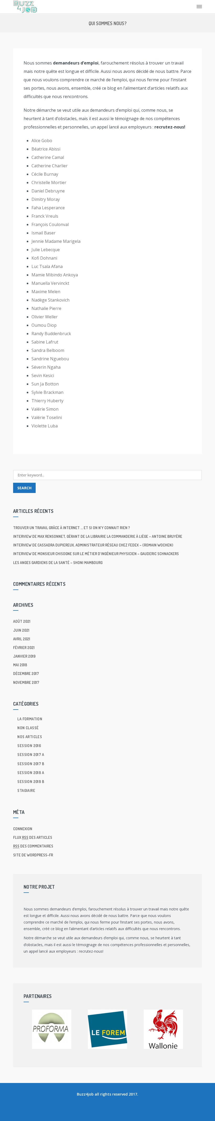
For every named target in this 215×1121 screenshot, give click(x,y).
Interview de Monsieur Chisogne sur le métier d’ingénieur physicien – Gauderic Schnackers (96, 553)
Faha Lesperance (48, 208)
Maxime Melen (45, 291)
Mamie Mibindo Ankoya (54, 275)
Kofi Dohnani (44, 258)
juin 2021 (21, 630)
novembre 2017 (26, 682)
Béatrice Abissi (45, 149)
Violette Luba (44, 426)
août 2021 (21, 621)
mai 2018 (20, 665)
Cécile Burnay (44, 174)
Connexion (22, 829)
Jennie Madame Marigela (55, 241)
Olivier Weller (44, 317)
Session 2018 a (30, 772)
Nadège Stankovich (50, 300)
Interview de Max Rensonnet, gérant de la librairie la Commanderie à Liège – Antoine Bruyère (97, 536)
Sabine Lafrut (44, 342)
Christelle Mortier (48, 182)
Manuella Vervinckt (50, 283)
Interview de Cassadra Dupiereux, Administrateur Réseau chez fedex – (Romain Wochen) (93, 545)
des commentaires (33, 846)
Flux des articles (32, 837)
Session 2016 (29, 745)
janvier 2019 (24, 656)
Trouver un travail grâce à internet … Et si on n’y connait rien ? (71, 527)
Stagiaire (26, 790)
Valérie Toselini (46, 417)
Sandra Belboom (47, 350)
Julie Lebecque (45, 250)
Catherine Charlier (49, 166)
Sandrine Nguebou (50, 359)
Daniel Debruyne (48, 191)
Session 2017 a (30, 754)
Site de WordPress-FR (33, 855)
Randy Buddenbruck (51, 333)
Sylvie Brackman (47, 392)
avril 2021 (21, 639)
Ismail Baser (43, 233)
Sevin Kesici (42, 375)
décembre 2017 (26, 673)
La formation (29, 719)
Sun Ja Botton (45, 384)
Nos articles (29, 736)
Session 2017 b (30, 763)
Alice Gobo (41, 140)
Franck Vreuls (44, 216)
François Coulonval (50, 224)
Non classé (28, 728)
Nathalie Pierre (46, 308)
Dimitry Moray (45, 199)
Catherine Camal (47, 157)
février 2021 (24, 647)
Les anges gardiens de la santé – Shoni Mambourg (58, 562)
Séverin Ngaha (46, 367)
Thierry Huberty (47, 401)
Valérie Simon (44, 409)
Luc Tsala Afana (47, 266)
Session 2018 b (30, 781)
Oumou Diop (44, 325)
